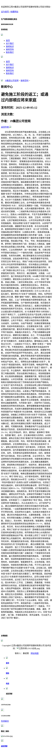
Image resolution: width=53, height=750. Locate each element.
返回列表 (5, 127)
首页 (8, 41)
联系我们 (10, 52)
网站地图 (35, 653)
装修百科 (10, 49)
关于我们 (10, 43)
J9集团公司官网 (11, 81)
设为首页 (5, 12)
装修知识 (10, 46)
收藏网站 (14, 12)
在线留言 (5, 721)
